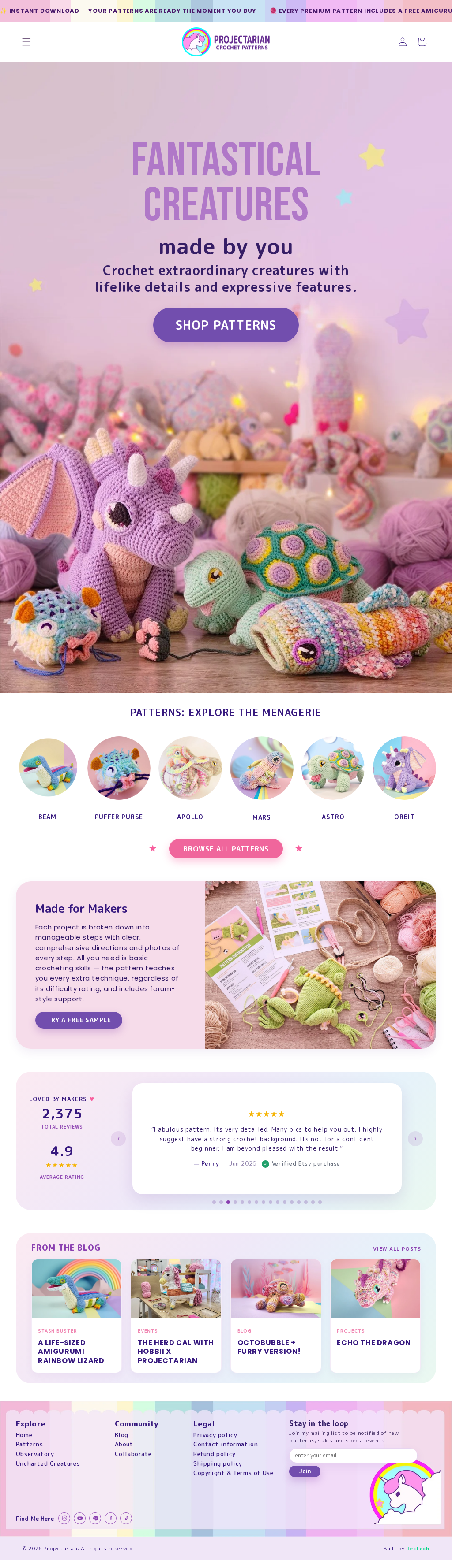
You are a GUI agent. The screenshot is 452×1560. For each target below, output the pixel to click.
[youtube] (80, 1518)
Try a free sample (79, 1020)
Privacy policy (215, 1434)
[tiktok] (126, 1518)
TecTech (418, 1548)
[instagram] (64, 1518)
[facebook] (111, 1518)
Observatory (35, 1453)
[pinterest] (95, 1518)
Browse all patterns (225, 849)
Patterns (29, 1444)
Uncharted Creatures (48, 1463)
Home (24, 1434)
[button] (26, 42)
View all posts (397, 1248)
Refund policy (214, 1453)
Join (305, 1471)
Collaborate (133, 1453)
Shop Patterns (226, 325)
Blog (121, 1434)
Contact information (225, 1444)
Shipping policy (217, 1463)
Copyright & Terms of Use (233, 1472)
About (124, 1444)
